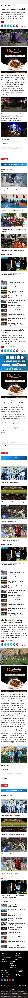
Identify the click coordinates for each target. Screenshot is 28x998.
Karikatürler (13, 967)
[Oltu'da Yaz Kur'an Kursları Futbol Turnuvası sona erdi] (14, 656)
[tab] (4, 143)
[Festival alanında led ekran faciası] (14, 241)
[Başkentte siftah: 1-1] (14, 512)
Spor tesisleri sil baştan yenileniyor (13, 502)
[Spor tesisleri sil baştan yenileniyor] (14, 493)
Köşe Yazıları (7, 957)
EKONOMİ (17, 953)
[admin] (13, 980)
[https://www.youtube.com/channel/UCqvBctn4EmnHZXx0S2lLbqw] (10, 980)
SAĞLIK (4, 959)
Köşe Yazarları (4, 961)
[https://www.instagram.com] (7, 980)
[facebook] (2, 25)
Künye (11, 985)
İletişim (15, 985)
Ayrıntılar (20, 996)
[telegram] (11, 25)
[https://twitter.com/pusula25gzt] (5, 980)
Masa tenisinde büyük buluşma (12, 210)
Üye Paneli (12, 961)
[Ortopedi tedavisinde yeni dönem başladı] (14, 180)
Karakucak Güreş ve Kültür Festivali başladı (14, 230)
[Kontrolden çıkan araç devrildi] (14, 37)
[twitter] (5, 25)
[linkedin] (14, 25)
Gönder (5, 159)
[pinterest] (17, 25)
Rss (2, 985)
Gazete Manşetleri (5, 972)
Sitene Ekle (6, 985)
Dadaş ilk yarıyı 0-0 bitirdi (10, 540)
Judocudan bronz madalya (11, 482)
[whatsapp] (8, 25)
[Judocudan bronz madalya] (14, 473)
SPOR (16, 959)
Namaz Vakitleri (4, 976)
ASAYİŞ (4, 953)
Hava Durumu (4, 970)
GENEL (8, 5)
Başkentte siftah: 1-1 (9, 521)
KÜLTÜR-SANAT (19, 957)
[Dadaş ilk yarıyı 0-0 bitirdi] (14, 531)
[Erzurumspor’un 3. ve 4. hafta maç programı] (14, 362)
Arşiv (11, 963)
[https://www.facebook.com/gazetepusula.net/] (2, 980)
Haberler (4, 5)
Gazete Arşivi (13, 965)
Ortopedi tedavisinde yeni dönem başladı (13, 190)
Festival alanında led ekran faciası (13, 250)
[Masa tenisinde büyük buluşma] (14, 201)
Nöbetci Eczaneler (5, 974)
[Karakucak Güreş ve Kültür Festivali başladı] (14, 220)
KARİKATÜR (18, 955)
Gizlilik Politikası (22, 985)
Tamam (25, 996)
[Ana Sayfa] (1, 5)
